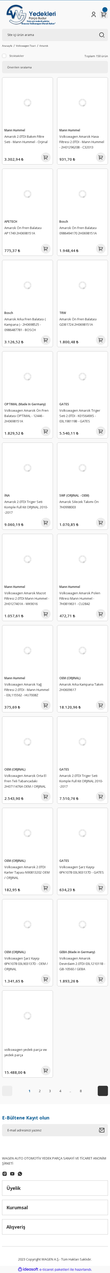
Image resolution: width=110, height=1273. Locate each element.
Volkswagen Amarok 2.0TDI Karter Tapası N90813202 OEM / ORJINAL (27, 872)
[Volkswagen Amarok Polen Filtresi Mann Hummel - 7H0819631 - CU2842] (82, 559)
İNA (7, 495)
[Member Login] (94, 14)
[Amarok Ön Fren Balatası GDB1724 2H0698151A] (82, 285)
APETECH (10, 221)
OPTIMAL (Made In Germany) (25, 404)
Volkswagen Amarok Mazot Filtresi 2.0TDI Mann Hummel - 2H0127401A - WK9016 (26, 598)
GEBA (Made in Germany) (77, 952)
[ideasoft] (28, 1269)
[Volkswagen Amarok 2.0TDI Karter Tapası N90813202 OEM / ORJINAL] (27, 833)
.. (70, 1091)
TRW (62, 313)
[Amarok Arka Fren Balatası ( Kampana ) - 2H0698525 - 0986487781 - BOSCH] (27, 285)
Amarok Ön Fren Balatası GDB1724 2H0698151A (78, 322)
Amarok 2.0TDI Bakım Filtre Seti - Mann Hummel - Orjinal (26, 139)
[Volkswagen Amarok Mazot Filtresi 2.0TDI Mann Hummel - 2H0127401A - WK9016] (27, 559)
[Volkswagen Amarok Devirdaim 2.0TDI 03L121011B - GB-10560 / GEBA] (82, 924)
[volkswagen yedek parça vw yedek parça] (27, 1016)
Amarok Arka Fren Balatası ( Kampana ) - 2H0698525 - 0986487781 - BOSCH (25, 324)
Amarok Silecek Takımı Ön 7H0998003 (79, 504)
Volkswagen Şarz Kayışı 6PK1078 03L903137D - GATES (81, 870)
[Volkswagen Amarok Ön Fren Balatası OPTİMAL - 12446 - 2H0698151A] (27, 377)
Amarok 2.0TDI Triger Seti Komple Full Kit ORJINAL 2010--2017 (26, 507)
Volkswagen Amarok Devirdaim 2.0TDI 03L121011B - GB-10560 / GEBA (82, 963)
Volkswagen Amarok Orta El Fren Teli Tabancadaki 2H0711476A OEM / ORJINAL (25, 781)
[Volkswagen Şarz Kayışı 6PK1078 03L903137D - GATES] (82, 833)
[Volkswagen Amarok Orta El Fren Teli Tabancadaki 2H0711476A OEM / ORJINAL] (27, 742)
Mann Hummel (14, 130)
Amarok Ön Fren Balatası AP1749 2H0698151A (23, 230)
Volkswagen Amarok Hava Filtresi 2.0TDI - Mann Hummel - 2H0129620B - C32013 (81, 141)
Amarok (43, 45)
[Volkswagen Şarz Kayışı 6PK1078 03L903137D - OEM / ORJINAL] (27, 924)
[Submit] (103, 1130)
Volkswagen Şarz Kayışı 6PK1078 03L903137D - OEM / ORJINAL (26, 963)
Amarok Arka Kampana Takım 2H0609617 (81, 687)
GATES (64, 404)
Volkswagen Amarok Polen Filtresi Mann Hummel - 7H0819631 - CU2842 (79, 598)
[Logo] (31, 14)
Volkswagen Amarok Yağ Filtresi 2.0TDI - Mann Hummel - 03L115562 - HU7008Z (26, 689)
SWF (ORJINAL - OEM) (74, 495)
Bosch (63, 221)
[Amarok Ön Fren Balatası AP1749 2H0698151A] (27, 194)
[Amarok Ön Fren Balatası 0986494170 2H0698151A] (82, 194)
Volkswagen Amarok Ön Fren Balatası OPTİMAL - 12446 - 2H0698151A (26, 415)
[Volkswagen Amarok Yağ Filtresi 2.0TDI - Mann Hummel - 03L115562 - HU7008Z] (27, 650)
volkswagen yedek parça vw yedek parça (25, 1052)
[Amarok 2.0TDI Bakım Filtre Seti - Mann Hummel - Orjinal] (27, 103)
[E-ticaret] (54, 1269)
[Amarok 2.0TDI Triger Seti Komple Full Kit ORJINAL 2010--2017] (27, 468)
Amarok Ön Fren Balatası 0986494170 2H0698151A (78, 230)
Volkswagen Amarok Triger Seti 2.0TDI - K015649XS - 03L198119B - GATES (79, 415)
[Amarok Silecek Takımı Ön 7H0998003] (82, 468)
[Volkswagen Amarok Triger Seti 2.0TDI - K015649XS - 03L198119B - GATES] (82, 377)
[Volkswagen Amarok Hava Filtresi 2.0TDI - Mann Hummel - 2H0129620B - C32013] (82, 103)
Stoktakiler (16, 56)
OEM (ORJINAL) (70, 678)
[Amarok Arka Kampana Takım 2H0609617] (82, 650)
